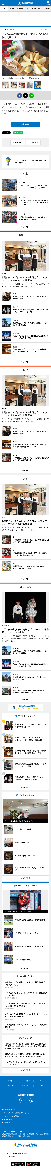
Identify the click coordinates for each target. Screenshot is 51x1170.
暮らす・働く (36, 8)
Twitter (25, 1100)
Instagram (31, 1100)
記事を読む (25, 124)
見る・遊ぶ (20, 8)
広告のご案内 (7, 1122)
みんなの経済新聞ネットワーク (25, 1145)
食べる (12, 8)
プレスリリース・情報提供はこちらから (16, 1113)
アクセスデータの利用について (13, 1116)
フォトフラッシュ (8, 29)
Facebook (19, 1100)
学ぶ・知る (46, 8)
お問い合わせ (7, 1119)
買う (28, 8)
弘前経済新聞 (25, 3)
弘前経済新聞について (10, 1109)
